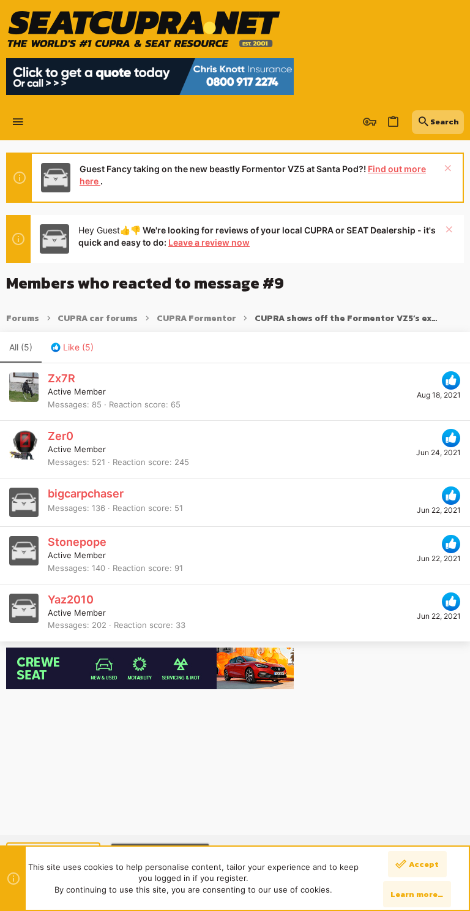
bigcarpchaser (86, 493)
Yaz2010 (71, 599)
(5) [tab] (20, 347)
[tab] (72, 347)
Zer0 (60, 435)
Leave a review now (209, 242)
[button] (18, 122)
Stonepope (77, 541)
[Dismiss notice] (446, 169)
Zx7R (61, 378)
